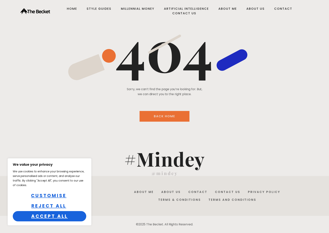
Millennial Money (137, 8)
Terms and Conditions (232, 200)
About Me (227, 8)
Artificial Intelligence (186, 8)
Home (72, 8)
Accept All (49, 216)
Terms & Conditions (179, 200)
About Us (255, 8)
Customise (48, 195)
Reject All (48, 206)
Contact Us (184, 13)
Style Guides (99, 8)
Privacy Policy (264, 192)
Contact (283, 8)
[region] (49, 191)
